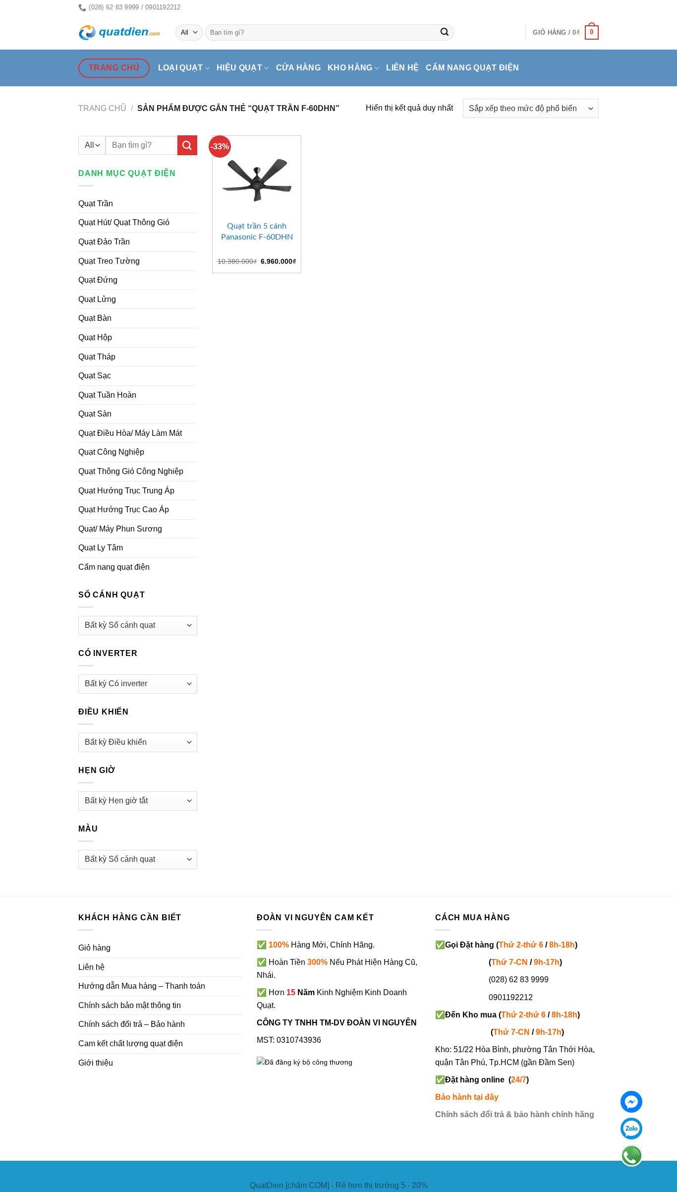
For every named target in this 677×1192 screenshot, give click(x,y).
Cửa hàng (298, 67)
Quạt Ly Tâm (100, 547)
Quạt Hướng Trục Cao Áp (123, 509)
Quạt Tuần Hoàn (107, 395)
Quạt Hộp (95, 337)
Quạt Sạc (94, 375)
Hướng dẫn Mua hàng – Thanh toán (141, 986)
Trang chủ (102, 108)
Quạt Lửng (97, 299)
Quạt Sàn (95, 414)
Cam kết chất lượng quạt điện (130, 1043)
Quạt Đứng (97, 280)
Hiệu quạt (239, 67)
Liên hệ (402, 67)
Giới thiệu (95, 1063)
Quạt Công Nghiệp (111, 452)
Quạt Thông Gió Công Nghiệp (130, 471)
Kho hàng (350, 67)
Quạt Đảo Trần (104, 242)
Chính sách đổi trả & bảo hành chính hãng (514, 1114)
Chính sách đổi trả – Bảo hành (131, 1024)
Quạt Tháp (96, 357)
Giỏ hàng (94, 948)
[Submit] (445, 32)
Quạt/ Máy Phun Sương (120, 529)
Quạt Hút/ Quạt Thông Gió (123, 222)
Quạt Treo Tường (109, 261)
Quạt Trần (95, 203)
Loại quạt (180, 67)
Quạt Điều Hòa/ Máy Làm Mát (130, 433)
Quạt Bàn (95, 318)
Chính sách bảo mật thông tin (129, 1005)
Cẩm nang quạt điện (472, 67)
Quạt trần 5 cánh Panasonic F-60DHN (257, 231)
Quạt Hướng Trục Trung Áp (126, 490)
